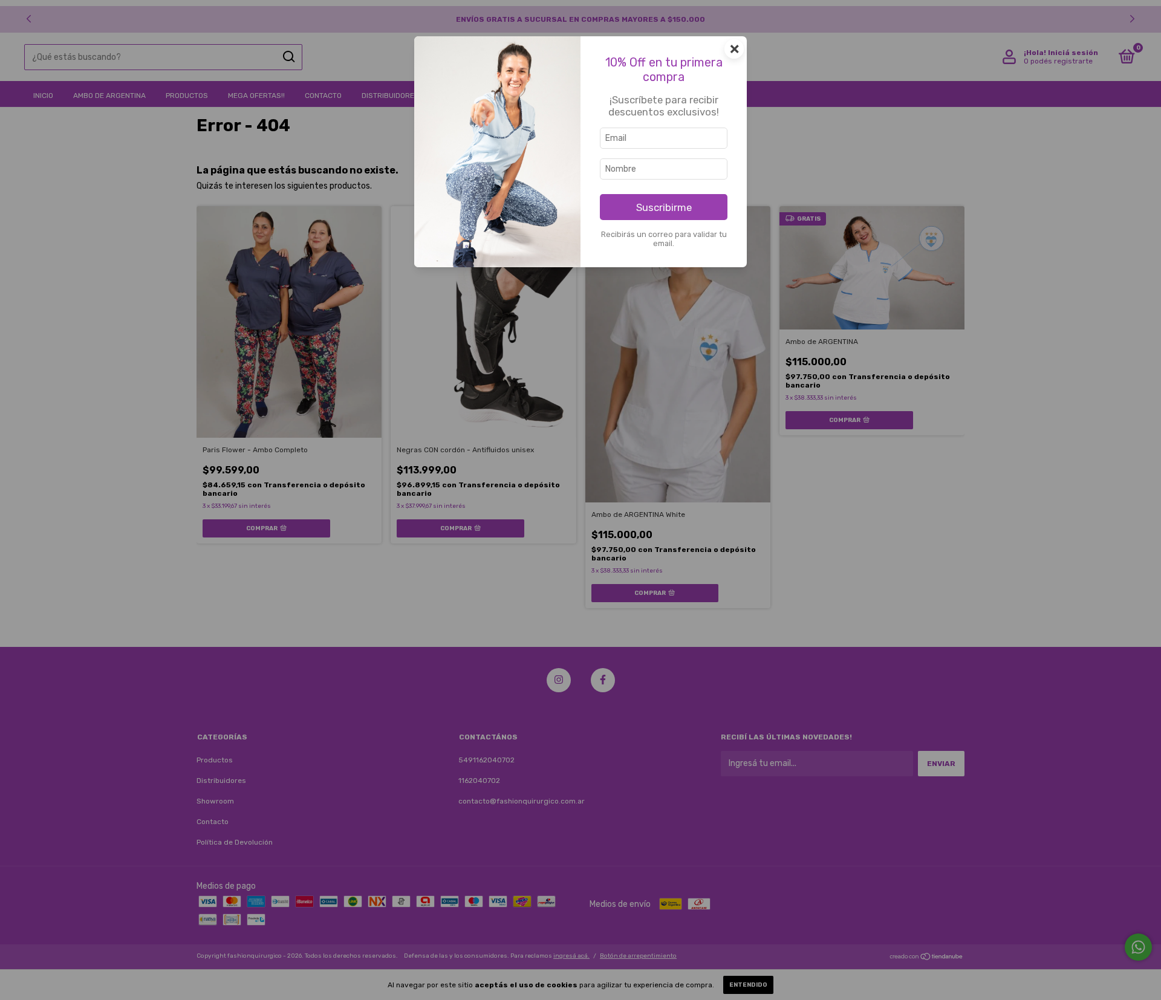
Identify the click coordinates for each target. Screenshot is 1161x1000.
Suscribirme (664, 207)
